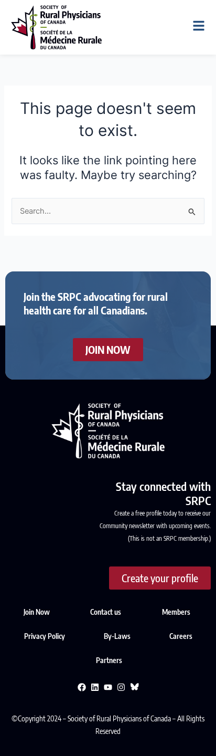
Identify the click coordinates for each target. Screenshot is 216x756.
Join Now (37, 611)
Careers (180, 636)
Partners (109, 660)
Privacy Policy (45, 636)
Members (176, 611)
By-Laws (118, 636)
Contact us (105, 611)
